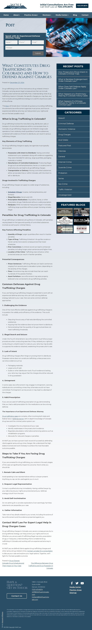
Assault (61, 118)
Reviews (46, 15)
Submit (38, 53)
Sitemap (73, 593)
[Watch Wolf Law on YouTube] (82, 583)
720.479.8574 (65, 6)
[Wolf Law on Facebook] (72, 583)
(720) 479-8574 (37, 589)
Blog (75, 15)
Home (6, 15)
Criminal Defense (66, 124)
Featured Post (64, 145)
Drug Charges (14, 561)
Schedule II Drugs (15, 192)
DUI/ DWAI (63, 140)
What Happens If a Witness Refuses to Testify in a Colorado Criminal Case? (72, 103)
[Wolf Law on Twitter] (77, 583)
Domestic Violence (66, 129)
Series (61, 178)
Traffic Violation (65, 189)
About (16, 15)
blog (7, 106)
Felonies (62, 151)
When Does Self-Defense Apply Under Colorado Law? (72, 87)
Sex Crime (62, 184)
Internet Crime (65, 162)
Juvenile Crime (65, 167)
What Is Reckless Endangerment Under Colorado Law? (73, 80)
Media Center (61, 15)
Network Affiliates (2, 617)
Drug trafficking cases (10, 416)
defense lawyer (18, 419)
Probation (62, 173)
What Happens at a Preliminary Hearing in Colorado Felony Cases (73, 95)
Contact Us (16, 596)
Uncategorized (64, 195)
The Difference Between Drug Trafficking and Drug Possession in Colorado (40, 565)
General (61, 156)
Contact (85, 15)
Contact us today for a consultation (40, 551)
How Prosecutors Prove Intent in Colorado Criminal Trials (73, 73)
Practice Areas (30, 15)
